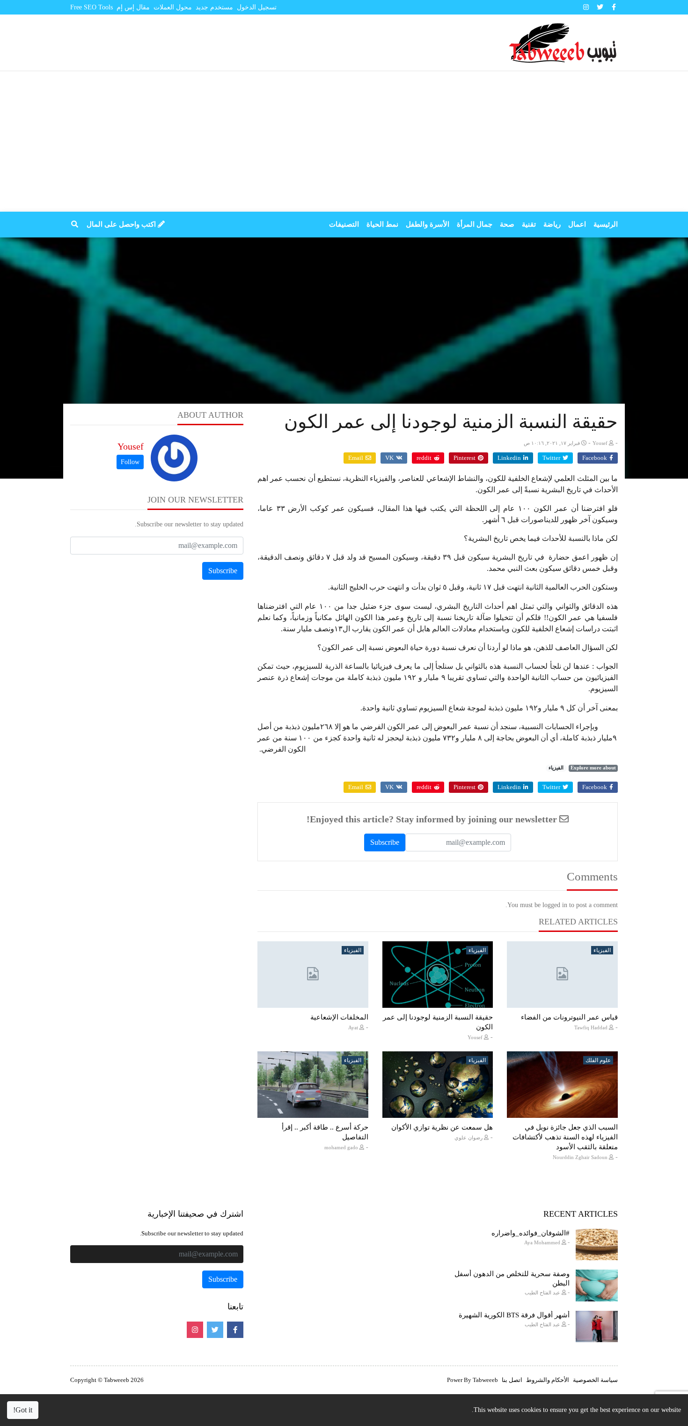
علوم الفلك (598, 1060)
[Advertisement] (344, 141)
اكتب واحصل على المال (122, 224)
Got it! (22, 1410)
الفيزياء (556, 767)
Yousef (130, 446)
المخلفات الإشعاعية (339, 1017)
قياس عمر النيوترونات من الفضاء (569, 1017)
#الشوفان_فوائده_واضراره (530, 1233)
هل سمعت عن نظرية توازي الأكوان (442, 1127)
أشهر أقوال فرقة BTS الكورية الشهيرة (514, 1315)
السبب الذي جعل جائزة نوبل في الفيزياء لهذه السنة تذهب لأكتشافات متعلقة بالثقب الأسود (565, 1137)
